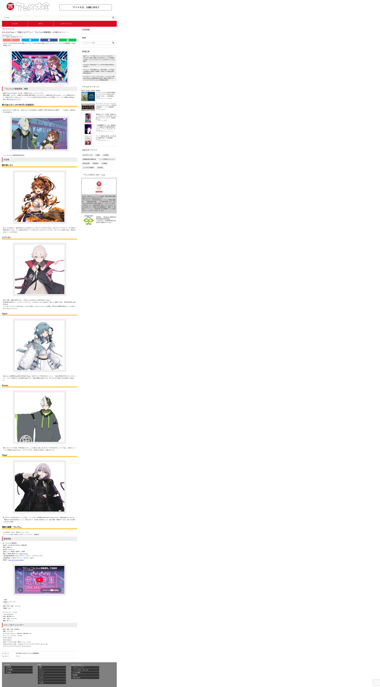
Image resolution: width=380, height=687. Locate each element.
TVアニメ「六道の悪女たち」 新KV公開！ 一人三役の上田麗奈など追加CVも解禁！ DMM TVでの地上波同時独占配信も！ (98, 71)
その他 (41, 683)
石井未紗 (100, 167)
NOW (83, 90)
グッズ (41, 675)
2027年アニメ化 (87, 155)
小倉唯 (98, 155)
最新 (40, 667)
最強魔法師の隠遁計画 (89, 159)
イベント (41, 672)
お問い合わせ (76, 677)
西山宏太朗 (86, 163)
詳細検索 (8, 667)
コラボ (41, 677)
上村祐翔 (105, 155)
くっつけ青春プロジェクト (107, 159)
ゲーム (41, 680)
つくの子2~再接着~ (88, 167)
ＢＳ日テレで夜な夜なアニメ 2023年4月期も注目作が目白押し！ (98, 65)
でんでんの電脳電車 (32, 653)
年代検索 (8, 672)
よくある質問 (76, 672)
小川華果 (104, 163)
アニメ (18, 656)
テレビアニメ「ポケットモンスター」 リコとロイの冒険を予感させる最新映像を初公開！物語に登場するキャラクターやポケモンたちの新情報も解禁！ (98, 78)
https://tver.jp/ (23, 553)
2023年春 (18, 653)
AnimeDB (15, 23)
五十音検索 (9, 669)
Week (93, 90)
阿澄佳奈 (95, 163)
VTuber (24, 653)
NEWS (41, 23)
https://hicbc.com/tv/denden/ (16, 560)
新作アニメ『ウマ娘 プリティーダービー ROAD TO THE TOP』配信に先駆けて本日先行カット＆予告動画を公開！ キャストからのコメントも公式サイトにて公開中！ (98, 58)
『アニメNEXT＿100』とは (80, 670)
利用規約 (75, 675)
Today (88, 90)
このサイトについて (66, 23)
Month (98, 90)
